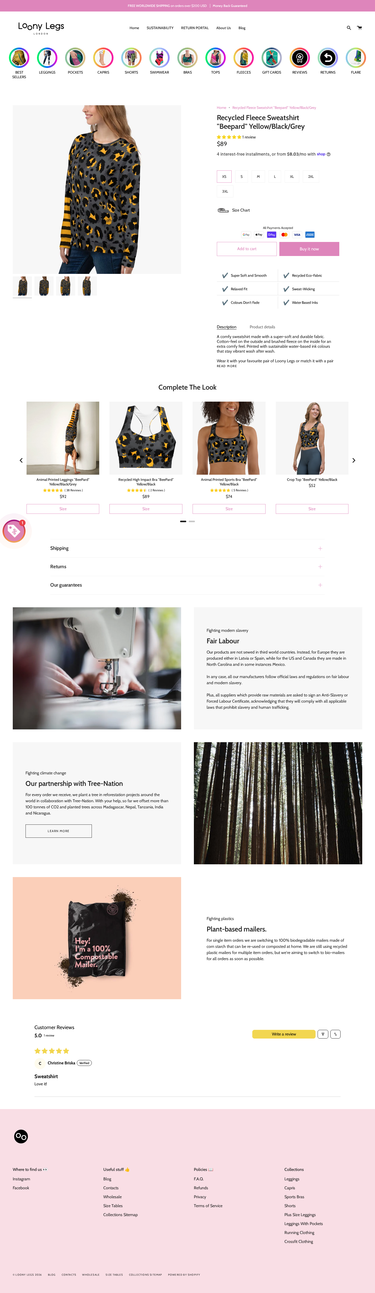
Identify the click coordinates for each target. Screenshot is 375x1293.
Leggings (291, 1178)
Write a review (284, 1034)
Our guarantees (66, 585)
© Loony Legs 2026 (27, 1274)
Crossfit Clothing (298, 1241)
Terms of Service (208, 1205)
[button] (229, 137)
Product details (262, 326)
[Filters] (323, 1034)
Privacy (200, 1196)
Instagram (21, 1178)
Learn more (58, 831)
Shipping (59, 548)
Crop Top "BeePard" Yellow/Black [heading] (312, 479)
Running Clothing (299, 1232)
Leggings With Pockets (303, 1223)
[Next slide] (353, 460)
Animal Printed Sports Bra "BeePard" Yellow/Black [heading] (229, 481)
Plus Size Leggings (300, 1214)
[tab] (183, 521)
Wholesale (112, 1196)
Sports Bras (294, 1196)
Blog (107, 1178)
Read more (227, 366)
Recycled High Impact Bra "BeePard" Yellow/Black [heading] (146, 481)
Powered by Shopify (184, 1274)
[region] (187, 460)
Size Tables (113, 1205)
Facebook (21, 1187)
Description (226, 326)
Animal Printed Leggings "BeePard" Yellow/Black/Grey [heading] (63, 481)
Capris (289, 1187)
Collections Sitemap (120, 1214)
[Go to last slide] (21, 460)
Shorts (290, 1205)
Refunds (201, 1187)
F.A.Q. (199, 1178)
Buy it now (309, 248)
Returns (58, 566)
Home (221, 107)
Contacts (111, 1187)
